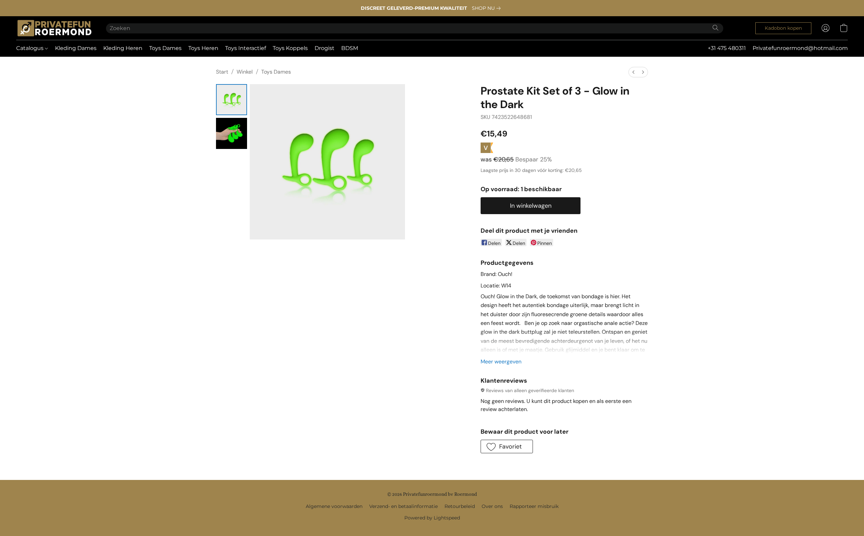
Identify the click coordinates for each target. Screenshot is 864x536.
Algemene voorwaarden (334, 506)
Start (222, 71)
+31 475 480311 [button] (727, 48)
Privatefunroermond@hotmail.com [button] (800, 48)
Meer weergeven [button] (501, 361)
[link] (487, 8)
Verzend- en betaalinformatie (403, 506)
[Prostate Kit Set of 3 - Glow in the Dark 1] (231, 133)
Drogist (324, 48)
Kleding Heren (122, 48)
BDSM (349, 48)
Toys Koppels (290, 48)
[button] (54, 28)
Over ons (492, 506)
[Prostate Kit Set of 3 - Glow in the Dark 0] (231, 99)
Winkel (245, 71)
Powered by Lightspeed (432, 518)
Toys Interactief (245, 48)
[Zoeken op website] (715, 27)
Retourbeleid (459, 506)
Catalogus (30, 48)
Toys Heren (203, 48)
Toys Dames (165, 48)
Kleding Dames (76, 48)
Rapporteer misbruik (534, 506)
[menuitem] (633, 72)
